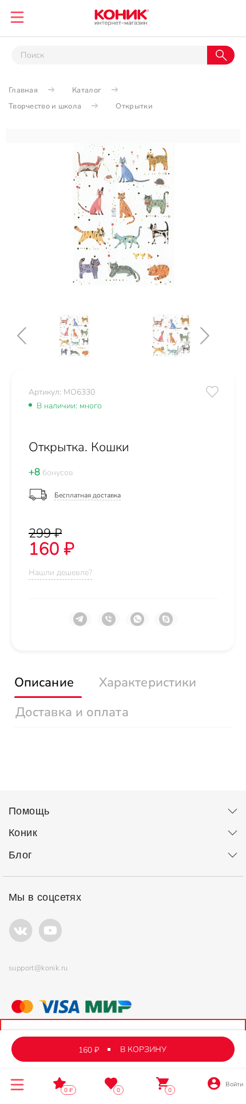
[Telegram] (80, 623)
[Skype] (165, 623)
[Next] (214, 335)
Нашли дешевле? (60, 572)
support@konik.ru (38, 968)
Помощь (29, 811)
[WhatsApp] (137, 623)
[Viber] (108, 623)
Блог (21, 855)
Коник (23, 832)
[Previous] (31, 335)
